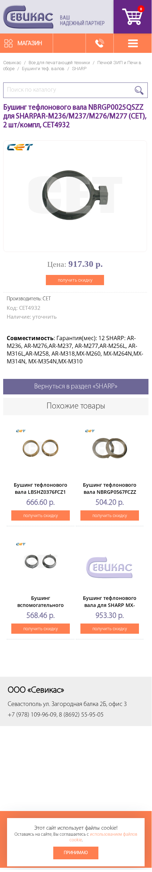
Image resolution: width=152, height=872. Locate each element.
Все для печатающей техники (59, 62)
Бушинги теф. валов (43, 68)
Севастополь (25, 704)
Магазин (30, 43)
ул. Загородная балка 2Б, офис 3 (85, 704)
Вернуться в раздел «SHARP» (75, 386)
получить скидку (75, 280)
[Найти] (139, 90)
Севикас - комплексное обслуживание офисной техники (28, 17)
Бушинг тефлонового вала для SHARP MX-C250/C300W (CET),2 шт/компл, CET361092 (109, 608)
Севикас (12, 62)
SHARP (79, 68)
